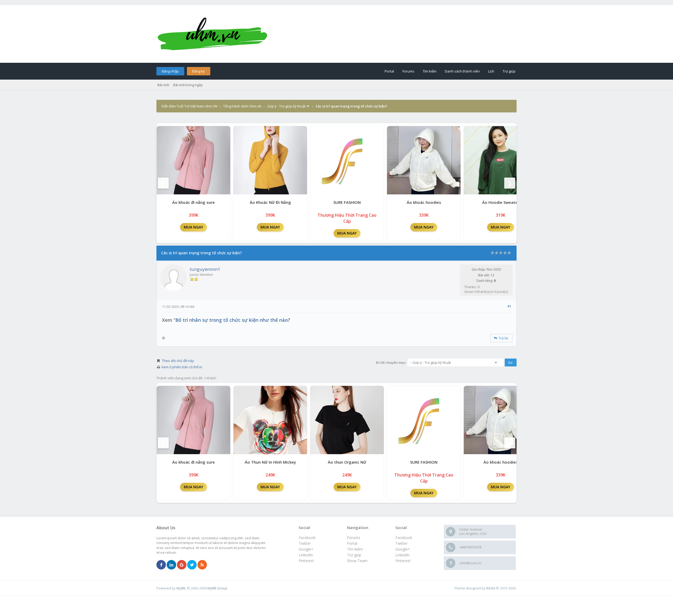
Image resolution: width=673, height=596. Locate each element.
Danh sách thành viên (462, 71)
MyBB (180, 588)
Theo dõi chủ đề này (178, 360)
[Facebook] (161, 565)
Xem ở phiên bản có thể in (181, 367)
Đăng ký (198, 71)
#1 (509, 306)
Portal (389, 71)
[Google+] (181, 565)
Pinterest (403, 560)
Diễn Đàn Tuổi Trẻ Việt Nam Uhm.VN (189, 106)
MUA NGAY (193, 227)
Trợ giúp (509, 71)
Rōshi (490, 588)
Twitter (401, 543)
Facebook (403, 537)
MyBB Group (217, 588)
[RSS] (202, 565)
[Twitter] (192, 565)
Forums (408, 71)
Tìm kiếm (429, 71)
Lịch (491, 71)
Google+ (402, 549)
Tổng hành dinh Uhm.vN (242, 106)
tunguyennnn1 (205, 269)
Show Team (357, 560)
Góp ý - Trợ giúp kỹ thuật (286, 106)
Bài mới (163, 84)
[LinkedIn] (171, 565)
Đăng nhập (170, 71)
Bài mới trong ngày (188, 84)
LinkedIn (402, 554)
